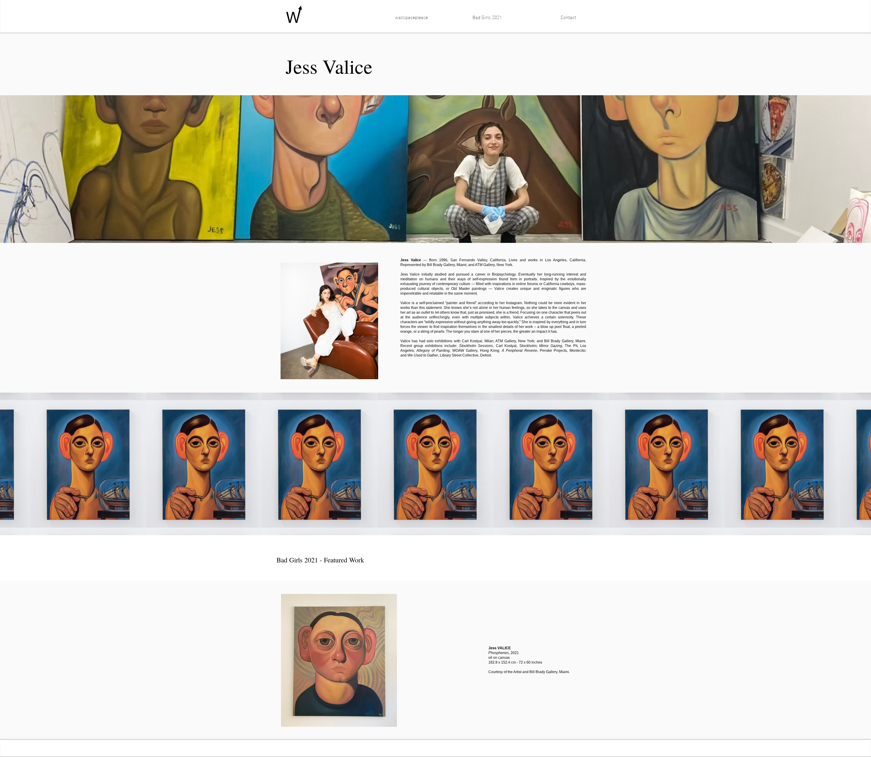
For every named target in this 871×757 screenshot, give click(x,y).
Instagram (514, 303)
